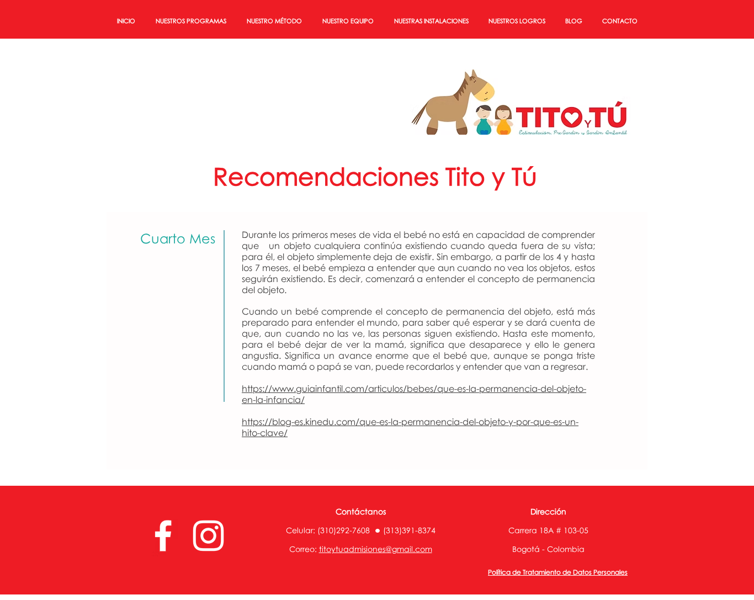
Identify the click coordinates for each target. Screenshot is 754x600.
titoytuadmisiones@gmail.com (375, 549)
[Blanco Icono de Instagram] (208, 535)
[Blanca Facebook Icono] (163, 535)
